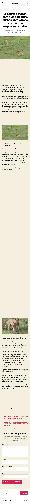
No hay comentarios (16, 32)
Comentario (5, 444)
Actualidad (15, 10)
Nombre (4, 459)
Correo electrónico (7, 466)
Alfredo (11, 30)
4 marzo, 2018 (21, 30)
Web (3, 473)
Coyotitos (14, 3)
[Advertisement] (13, 73)
